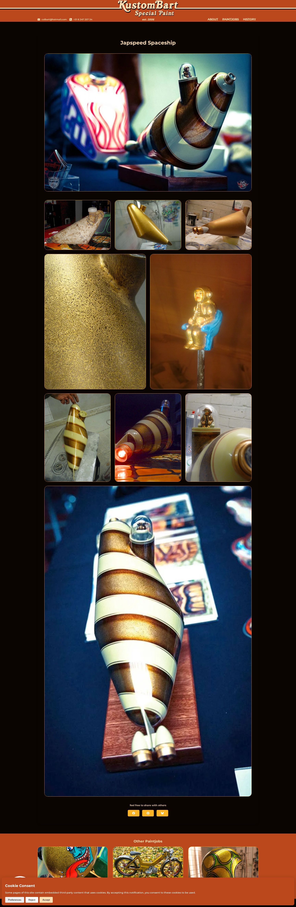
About (213, 19)
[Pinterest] (148, 813)
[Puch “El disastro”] (148, 866)
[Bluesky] (162, 813)
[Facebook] (133, 813)
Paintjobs (230, 19)
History (249, 19)
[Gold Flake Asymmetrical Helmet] (223, 866)
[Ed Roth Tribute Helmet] (73, 866)
